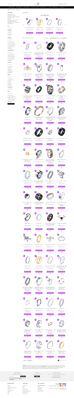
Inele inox (9, 18)
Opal (9, 81)
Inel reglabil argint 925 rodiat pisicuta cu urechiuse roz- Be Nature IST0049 (61, 266)
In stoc (9, 88)
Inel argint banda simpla (27, 52)
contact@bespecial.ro (57, 377)
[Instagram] (39, 376)
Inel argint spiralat (39, 27)
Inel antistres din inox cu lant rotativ (39, 139)
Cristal (9, 83)
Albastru (9, 70)
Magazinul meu (11, 383)
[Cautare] (20, 4)
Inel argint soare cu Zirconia (61, 244)
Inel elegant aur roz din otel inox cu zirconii (39, 117)
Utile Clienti (25, 383)
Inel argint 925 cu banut (28, 308)
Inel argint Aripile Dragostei (61, 223)
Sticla (9, 82)
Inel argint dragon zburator (27, 244)
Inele (9, 27)
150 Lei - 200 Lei (11, 98)
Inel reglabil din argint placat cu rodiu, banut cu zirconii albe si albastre (61, 74)
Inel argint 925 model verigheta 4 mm (61, 288)
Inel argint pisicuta (27, 223)
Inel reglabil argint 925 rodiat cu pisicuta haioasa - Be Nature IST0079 (50, 117)
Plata (23, 387)
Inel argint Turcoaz (59, 27)
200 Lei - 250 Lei (11, 100)
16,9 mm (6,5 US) (11, 46)
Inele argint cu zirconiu (11, 15)
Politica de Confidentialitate (12, 387)
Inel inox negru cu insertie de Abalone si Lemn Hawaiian (50, 224)
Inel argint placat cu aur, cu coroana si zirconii (61, 351)
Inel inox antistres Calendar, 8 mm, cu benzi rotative (39, 181)
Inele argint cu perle (11, 17)
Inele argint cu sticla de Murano (13, 20)
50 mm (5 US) (10, 55)
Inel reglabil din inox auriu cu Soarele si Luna (28, 160)
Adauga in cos (29, 32)
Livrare (24, 386)
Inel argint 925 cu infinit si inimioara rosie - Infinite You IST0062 (39, 288)
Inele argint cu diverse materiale (13, 22)
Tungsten (10, 34)
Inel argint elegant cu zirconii (28, 180)
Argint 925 (9, 391)
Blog (8, 393)
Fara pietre (10, 79)
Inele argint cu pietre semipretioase (14, 16)
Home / (9, 9)
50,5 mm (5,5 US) (11, 56)
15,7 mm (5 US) (10, 41)
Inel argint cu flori (62, 308)
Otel (9, 35)
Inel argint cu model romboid (50, 308)
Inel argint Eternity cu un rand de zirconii (50, 330)
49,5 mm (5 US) (10, 54)
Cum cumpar (25, 393)
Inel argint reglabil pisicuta (61, 159)
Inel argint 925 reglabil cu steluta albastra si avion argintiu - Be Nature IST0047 (39, 74)
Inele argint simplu (11, 14)
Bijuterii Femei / (13, 9)
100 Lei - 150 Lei (11, 97)
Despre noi (9, 386)
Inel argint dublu (39, 223)
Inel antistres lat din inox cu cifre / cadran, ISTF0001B (39, 203)
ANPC (8, 392)
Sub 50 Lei (10, 95)
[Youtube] (37, 376)
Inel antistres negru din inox (50, 52)
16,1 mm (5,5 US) (11, 43)
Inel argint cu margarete (39, 308)
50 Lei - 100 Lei (10, 96)
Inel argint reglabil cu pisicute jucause (39, 351)
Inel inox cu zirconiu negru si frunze (27, 203)
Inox (9, 33)
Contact (9, 385)
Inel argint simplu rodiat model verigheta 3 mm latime (39, 53)
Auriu (9, 67)
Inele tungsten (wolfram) (12, 21)
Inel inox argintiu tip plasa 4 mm (50, 181)
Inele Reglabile (10, 23)
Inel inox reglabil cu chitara (61, 180)
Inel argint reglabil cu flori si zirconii (39, 330)
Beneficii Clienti (25, 385)
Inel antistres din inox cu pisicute (50, 139)
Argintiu (9, 66)
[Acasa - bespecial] (37, 4)
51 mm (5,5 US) (10, 57)
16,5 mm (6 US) (10, 45)
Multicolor (10, 71)
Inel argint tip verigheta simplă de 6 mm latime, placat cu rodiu (61, 330)
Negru (9, 68)
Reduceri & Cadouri (25, 392)
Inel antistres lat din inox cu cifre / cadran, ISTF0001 (27, 96)
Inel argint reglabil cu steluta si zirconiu (50, 351)
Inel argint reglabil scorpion (61, 202)
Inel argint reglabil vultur (29, 27)
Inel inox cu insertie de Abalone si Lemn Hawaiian (50, 160)
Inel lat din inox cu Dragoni (50, 95)
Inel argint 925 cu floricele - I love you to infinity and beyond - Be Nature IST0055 (50, 74)
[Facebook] (35, 376)
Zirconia (9, 78)
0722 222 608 (57, 375)
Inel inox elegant (27, 117)
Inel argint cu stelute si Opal (49, 28)
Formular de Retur (25, 390)
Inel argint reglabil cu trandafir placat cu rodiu (27, 351)
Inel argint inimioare (38, 244)
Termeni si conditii (10, 390)
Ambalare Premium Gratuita (27, 391)
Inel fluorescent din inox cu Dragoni (61, 96)
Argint (9, 31)
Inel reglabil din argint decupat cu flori (27, 330)
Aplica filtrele (11, 103)
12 (63, 360)
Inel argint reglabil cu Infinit (50, 244)
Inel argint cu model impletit (50, 202)
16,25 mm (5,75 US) (11, 44)
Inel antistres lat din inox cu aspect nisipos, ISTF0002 (61, 117)
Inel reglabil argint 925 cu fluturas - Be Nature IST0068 (50, 288)
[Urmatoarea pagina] (65, 360)
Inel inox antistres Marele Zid (61, 52)
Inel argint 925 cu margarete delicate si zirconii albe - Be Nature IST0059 (27, 288)
